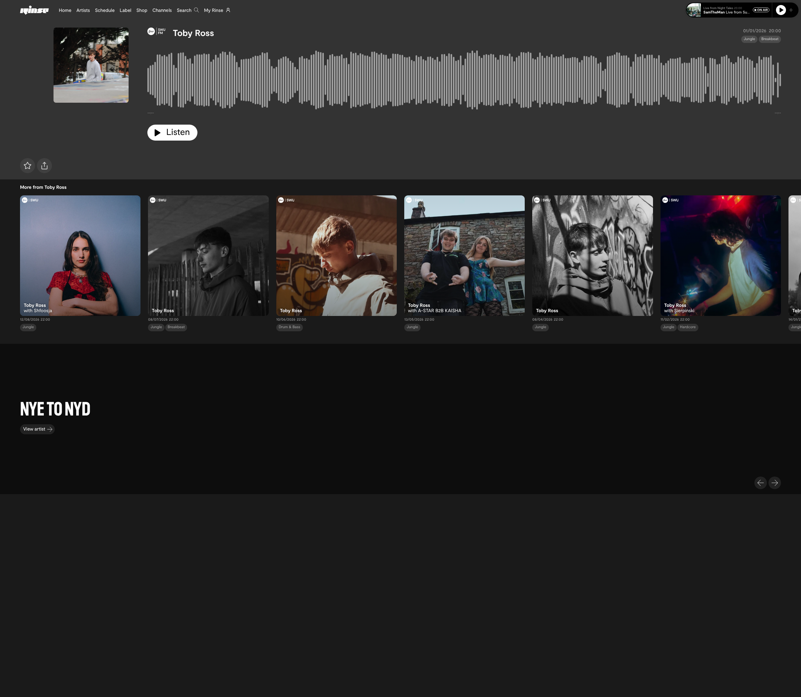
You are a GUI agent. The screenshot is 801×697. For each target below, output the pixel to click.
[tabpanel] (464, 81)
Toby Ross (193, 32)
